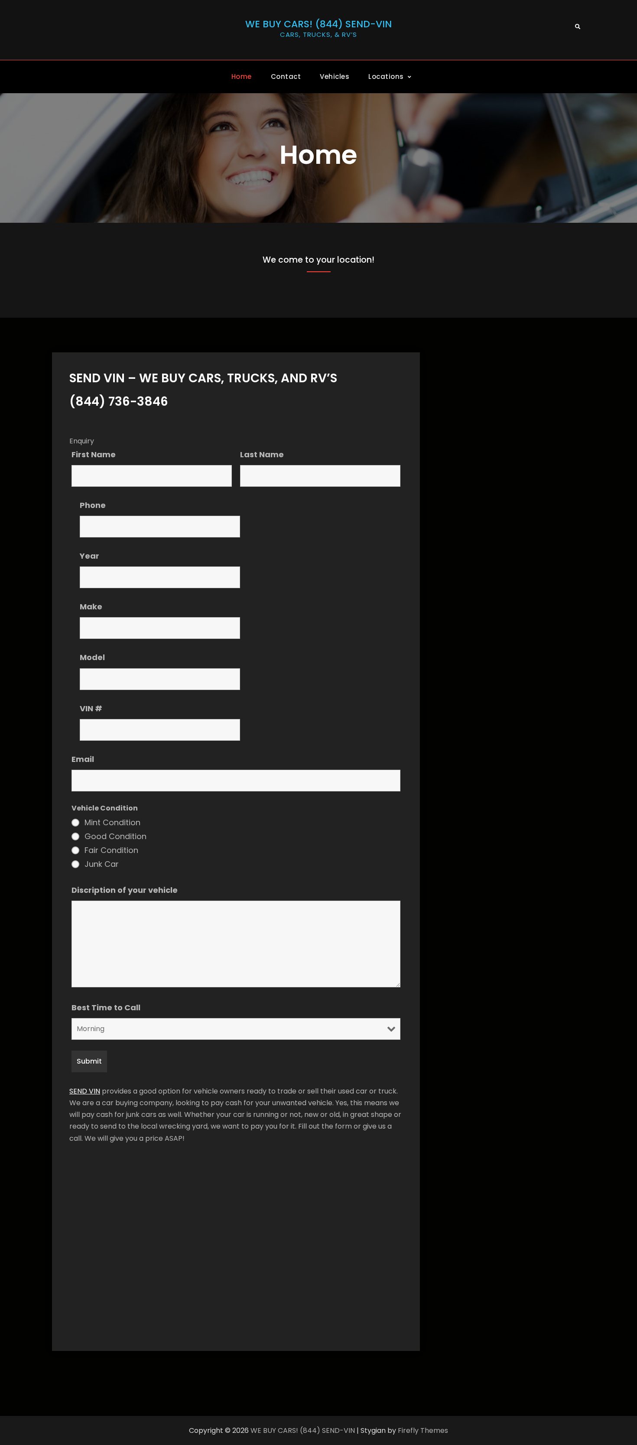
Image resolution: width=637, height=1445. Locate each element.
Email (83, 759)
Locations (386, 76)
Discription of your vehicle (125, 890)
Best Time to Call (106, 1007)
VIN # (91, 708)
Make (91, 606)
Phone (93, 505)
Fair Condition (111, 850)
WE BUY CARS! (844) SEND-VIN (318, 24)
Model (92, 657)
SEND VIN (84, 1091)
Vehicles (334, 76)
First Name (94, 454)
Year (89, 555)
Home (241, 76)
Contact (286, 76)
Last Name (262, 454)
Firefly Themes (423, 1430)
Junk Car (101, 864)
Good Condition (115, 836)
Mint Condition (112, 822)
